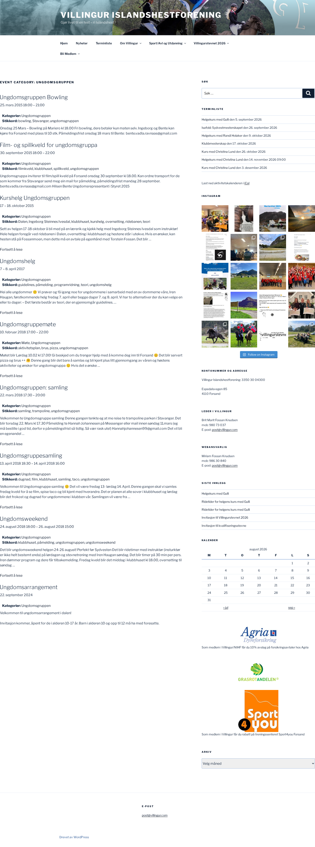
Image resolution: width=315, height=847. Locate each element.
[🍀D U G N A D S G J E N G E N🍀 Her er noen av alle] (272, 276)
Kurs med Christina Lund (218, 151)
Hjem (64, 43)
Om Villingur (129, 43)
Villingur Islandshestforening (141, 15)
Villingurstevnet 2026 (209, 43)
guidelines (26, 285)
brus (44, 348)
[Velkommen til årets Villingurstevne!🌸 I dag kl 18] (244, 305)
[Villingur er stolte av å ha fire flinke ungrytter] (215, 334)
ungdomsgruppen (64, 121)
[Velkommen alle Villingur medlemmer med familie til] (301, 247)
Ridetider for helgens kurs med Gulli (226, 501)
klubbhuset (43, 169)
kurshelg (97, 222)
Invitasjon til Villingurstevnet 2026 (225, 517)
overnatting (114, 222)
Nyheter (82, 43)
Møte (25, 343)
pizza (54, 348)
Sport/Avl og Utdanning (166, 43)
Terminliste (104, 43)
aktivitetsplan (29, 348)
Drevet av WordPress (74, 837)
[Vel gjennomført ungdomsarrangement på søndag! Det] (244, 247)
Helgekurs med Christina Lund (222, 159)
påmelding (44, 285)
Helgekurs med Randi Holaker (222, 135)
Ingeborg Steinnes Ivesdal (49, 222)
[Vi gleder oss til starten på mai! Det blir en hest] (272, 305)
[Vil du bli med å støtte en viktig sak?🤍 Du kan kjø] (244, 218)
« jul (225, 607)
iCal (246, 183)
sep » (291, 607)
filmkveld (25, 169)
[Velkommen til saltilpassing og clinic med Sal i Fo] (215, 247)
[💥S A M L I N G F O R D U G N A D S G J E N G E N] (301, 276)
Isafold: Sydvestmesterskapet (222, 127)
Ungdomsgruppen (36, 116)
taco (76, 479)
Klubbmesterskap (214, 143)
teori (146, 222)
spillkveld (61, 169)
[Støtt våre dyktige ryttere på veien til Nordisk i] (215, 276)
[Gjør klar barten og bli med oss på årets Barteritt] (272, 218)
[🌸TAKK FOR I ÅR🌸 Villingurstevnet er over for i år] (244, 276)
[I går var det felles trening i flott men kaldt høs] (301, 218)
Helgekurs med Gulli (215, 119)
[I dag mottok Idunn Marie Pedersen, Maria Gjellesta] (301, 305)
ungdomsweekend (101, 542)
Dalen (22, 222)
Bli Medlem (68, 53)
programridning (67, 285)
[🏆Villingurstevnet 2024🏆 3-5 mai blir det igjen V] (272, 334)
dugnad (24, 479)
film (35, 479)
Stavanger (40, 121)
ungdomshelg (101, 285)
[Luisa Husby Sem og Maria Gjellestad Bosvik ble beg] (244, 334)
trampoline (41, 411)
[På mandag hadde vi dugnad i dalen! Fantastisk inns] (272, 247)
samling (24, 411)
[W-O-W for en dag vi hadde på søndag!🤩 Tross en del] (215, 218)
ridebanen (133, 222)
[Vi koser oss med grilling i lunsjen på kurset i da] (301, 334)
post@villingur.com (225, 429)
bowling (24, 121)
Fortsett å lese (11, 249)
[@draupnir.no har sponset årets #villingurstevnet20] (215, 305)
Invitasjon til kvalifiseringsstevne (224, 525)
